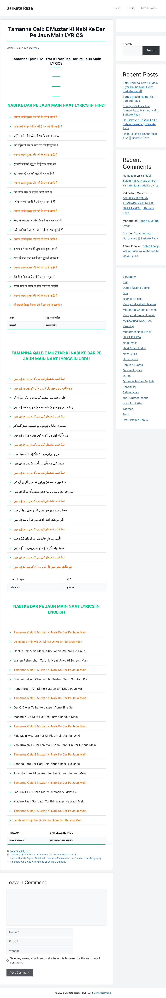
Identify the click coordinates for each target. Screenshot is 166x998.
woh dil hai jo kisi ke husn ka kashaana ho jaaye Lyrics (141, 251)
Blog (125, 282)
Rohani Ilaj (129, 387)
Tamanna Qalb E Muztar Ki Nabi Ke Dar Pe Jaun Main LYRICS (43, 854)
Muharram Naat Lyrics (137, 331)
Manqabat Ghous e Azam (139, 309)
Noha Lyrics (130, 359)
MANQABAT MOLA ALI (138, 320)
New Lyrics (130, 353)
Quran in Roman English (138, 381)
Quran (127, 375)
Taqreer (128, 409)
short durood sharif (135, 398)
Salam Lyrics (131, 392)
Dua (125, 293)
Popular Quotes (133, 364)
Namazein (129, 175)
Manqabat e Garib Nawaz (139, 304)
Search (127, 44)
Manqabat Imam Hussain (139, 315)
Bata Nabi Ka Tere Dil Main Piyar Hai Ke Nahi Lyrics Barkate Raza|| (140, 87)
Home (117, 8)
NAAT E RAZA (132, 337)
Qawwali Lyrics (132, 370)
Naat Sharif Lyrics (20, 851)
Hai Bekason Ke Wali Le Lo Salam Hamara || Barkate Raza (140, 124)
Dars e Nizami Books (136, 287)
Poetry (131, 8)
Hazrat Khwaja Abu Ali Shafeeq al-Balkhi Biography (38, 861)
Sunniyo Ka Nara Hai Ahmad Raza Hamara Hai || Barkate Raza (141, 110)
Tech (126, 414)
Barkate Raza (19, 8)
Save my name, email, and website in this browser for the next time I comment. (55, 960)
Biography (129, 276)
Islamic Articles (132, 298)
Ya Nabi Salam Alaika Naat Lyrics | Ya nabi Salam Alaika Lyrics (140, 180)
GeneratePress (102, 992)
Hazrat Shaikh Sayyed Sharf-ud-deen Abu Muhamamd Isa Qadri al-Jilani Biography (55, 858)
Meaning (128, 326)
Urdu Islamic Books (135, 420)
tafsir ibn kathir (132, 403)
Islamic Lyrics (148, 8)
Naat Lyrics (130, 342)
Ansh (126, 233)
